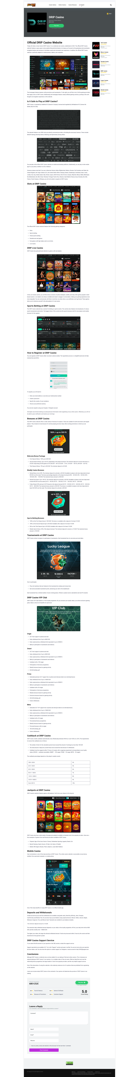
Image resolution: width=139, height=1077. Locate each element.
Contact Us (97, 1071)
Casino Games (52, 5)
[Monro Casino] (96, 58)
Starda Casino (104, 90)
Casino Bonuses (72, 5)
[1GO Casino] (96, 49)
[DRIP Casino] (96, 77)
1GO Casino (104, 42)
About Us (73, 1071)
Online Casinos (62, 5)
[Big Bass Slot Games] (31, 4)
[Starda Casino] (96, 96)
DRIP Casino (104, 71)
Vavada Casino (105, 61)
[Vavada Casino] (96, 67)
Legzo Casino (104, 80)
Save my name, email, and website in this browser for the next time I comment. (51, 1045)
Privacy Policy (90, 1071)
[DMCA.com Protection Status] (69, 1064)
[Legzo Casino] (96, 86)
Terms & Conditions (81, 1071)
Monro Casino (104, 52)
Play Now (56, 25)
